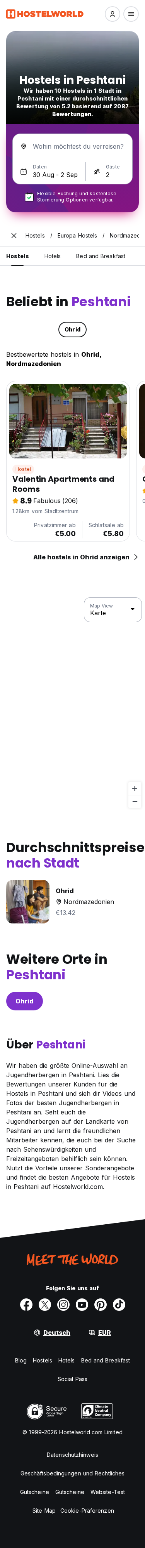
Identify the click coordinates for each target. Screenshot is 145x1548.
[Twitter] (45, 1304)
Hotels (66, 1360)
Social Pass (72, 1379)
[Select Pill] (112, 14)
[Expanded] (14, 235)
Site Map (44, 1510)
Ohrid (24, 1001)
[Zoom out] (134, 801)
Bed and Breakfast (105, 1360)
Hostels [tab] (17, 256)
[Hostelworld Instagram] (63, 1304)
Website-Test (107, 1492)
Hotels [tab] (52, 256)
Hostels (42, 1360)
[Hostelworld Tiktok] (119, 1304)
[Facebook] (26, 1304)
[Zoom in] (134, 788)
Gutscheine (34, 1492)
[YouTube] (82, 1304)
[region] (72, 703)
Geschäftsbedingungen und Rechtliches (72, 1473)
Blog (21, 1360)
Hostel (23, 469)
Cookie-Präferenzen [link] (87, 1510)
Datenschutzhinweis (72, 1454)
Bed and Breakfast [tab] (100, 256)
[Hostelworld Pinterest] (100, 1304)
